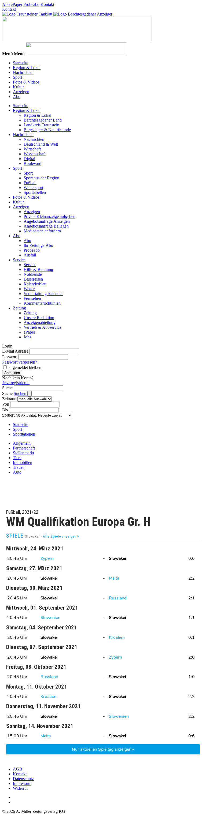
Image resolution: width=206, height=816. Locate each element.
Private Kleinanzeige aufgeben (49, 216)
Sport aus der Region (41, 178)
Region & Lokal (27, 67)
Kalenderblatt (35, 284)
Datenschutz (23, 778)
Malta (114, 578)
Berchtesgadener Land (43, 120)
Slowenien (50, 618)
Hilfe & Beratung (38, 269)
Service (19, 260)
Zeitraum (9, 398)
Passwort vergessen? (19, 362)
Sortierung (11, 415)
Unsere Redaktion (39, 317)
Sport (17, 77)
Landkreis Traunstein (41, 125)
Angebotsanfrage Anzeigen (47, 221)
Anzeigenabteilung (40, 322)
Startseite (20, 63)
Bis (5, 409)
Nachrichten (23, 72)
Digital (29, 158)
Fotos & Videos (26, 82)
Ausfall (30, 255)
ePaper (16, 4)
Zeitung (19, 308)
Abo (6, 4)
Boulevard (32, 163)
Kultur (18, 87)
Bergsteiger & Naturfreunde (47, 129)
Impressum (22, 783)
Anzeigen (21, 91)
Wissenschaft (35, 154)
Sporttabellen (35, 192)
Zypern (47, 558)
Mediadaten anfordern (42, 231)
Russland (118, 598)
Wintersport (33, 187)
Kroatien (117, 637)
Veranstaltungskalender (43, 293)
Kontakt (47, 4)
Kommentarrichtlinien (42, 303)
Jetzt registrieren (16, 382)
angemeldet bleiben (25, 367)
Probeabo (31, 4)
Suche (7, 388)
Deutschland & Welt (41, 144)
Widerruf (20, 788)
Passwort (9, 356)
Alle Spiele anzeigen (60, 536)
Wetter (29, 288)
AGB (17, 769)
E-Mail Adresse (15, 351)
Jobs (27, 337)
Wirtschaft (32, 149)
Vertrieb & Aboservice (42, 327)
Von (5, 404)
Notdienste (33, 274)
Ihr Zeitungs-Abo (38, 245)
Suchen (20, 393)
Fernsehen (32, 298)
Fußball (30, 182)
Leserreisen (33, 279)
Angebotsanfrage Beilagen (46, 226)
